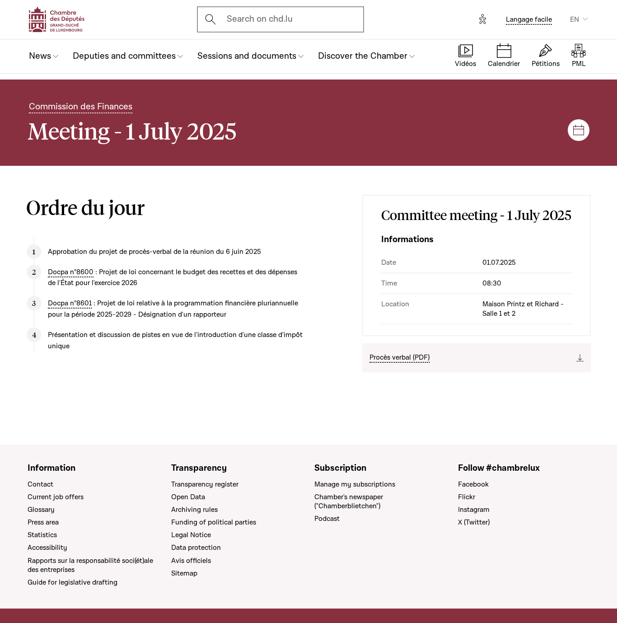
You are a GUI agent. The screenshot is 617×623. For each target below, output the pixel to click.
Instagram (474, 509)
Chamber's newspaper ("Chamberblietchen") (348, 501)
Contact (40, 484)
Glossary (41, 509)
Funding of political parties (213, 522)
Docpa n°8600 (70, 271)
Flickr (466, 496)
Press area (43, 522)
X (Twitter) (474, 522)
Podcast (327, 518)
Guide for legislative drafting (72, 582)
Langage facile (529, 19)
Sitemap (184, 573)
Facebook (473, 484)
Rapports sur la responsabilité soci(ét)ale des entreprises (90, 565)
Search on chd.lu (260, 19)
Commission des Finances (80, 106)
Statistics (42, 534)
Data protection (196, 547)
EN (574, 19)
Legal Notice (191, 534)
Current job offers (56, 496)
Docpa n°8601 (70, 303)
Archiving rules (194, 509)
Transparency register (204, 484)
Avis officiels (191, 560)
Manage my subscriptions (354, 484)
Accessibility (47, 547)
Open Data (188, 496)
